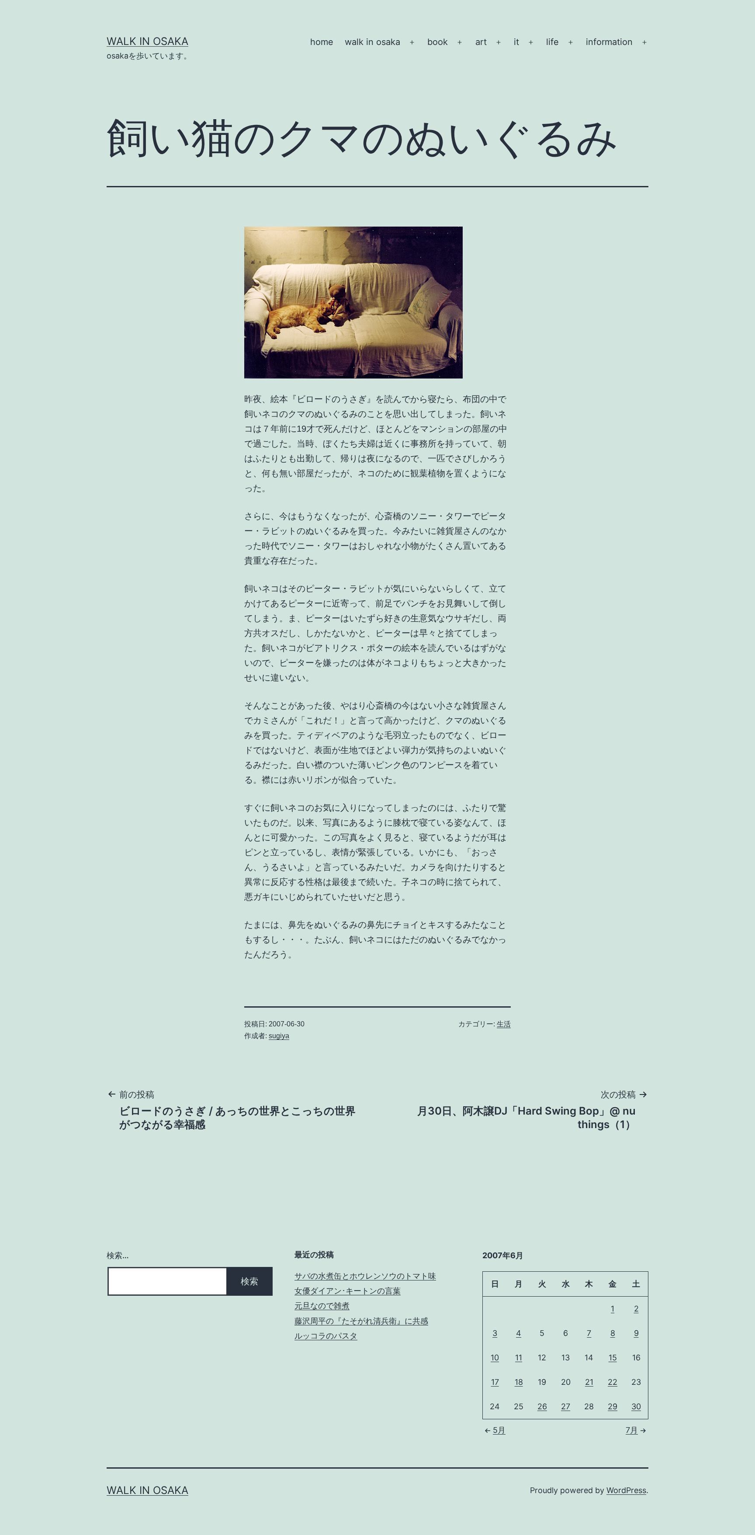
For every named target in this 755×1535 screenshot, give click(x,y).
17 (495, 1382)
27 (565, 1406)
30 (636, 1406)
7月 (632, 1430)
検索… (118, 1255)
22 (612, 1382)
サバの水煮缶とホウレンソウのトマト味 (365, 1275)
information (609, 42)
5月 (499, 1430)
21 (589, 1382)
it (516, 42)
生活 (504, 1024)
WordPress (626, 1490)
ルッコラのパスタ (325, 1335)
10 (495, 1357)
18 (519, 1382)
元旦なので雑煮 (322, 1305)
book (437, 42)
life (552, 42)
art (481, 42)
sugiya (279, 1035)
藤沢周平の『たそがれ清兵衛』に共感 (361, 1320)
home (321, 42)
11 (518, 1357)
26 (542, 1406)
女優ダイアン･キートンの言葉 (347, 1290)
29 (612, 1406)
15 (613, 1357)
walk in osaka (372, 42)
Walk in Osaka (147, 41)
